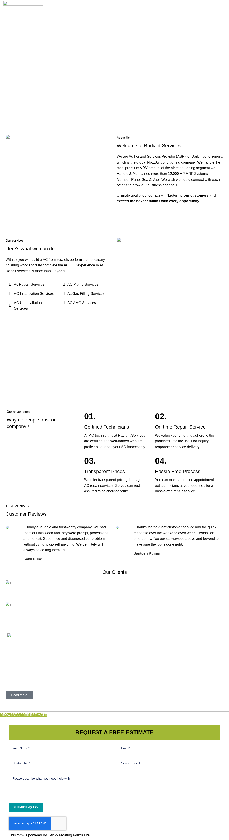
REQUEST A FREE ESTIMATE (23, 715)
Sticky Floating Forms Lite (69, 835)
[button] (114, 589)
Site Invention (164, 706)
